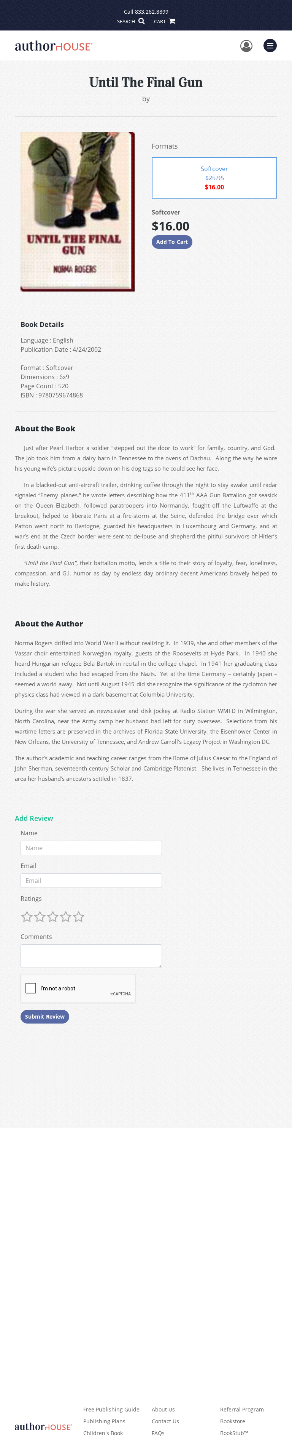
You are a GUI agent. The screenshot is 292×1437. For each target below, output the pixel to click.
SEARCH (126, 21)
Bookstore (232, 1421)
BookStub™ (234, 1433)
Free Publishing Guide (111, 1409)
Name (29, 833)
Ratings (31, 898)
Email (28, 866)
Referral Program (242, 1409)
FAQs (158, 1433)
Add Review (34, 818)
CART (160, 21)
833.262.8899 (151, 11)
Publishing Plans (104, 1421)
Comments (36, 936)
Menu (272, 44)
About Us (163, 1409)
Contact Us (165, 1421)
